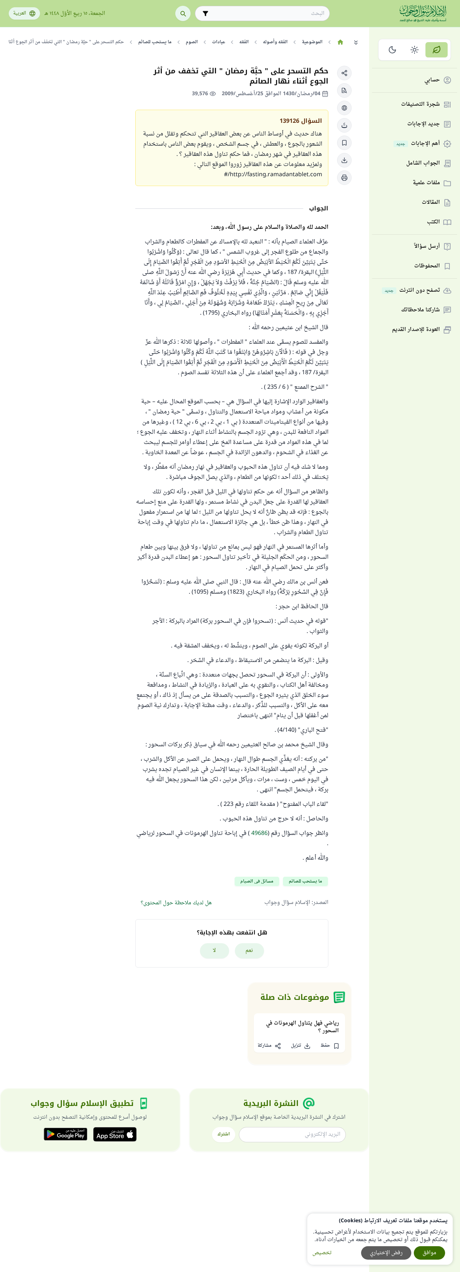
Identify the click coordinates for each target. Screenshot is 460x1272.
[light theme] (415, 49)
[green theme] (436, 49)
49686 (259, 833)
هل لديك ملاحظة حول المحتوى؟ (176, 903)
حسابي (432, 80)
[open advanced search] (205, 13)
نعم (249, 951)
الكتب (433, 222)
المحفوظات (427, 266)
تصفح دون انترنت (412, 291)
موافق (429, 1253)
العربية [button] (19, 13)
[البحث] (183, 13)
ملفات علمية (426, 183)
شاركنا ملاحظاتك (420, 310)
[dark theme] (392, 49)
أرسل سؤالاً (427, 247)
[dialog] (380, 1239)
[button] (344, 73)
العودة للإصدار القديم (416, 330)
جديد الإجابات (423, 124)
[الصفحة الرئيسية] (340, 42)
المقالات (431, 203)
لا (214, 951)
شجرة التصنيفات (420, 105)
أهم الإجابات (418, 144)
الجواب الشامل (423, 164)
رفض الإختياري (386, 1253)
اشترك (223, 1134)
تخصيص (322, 1253)
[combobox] (267, 13)
